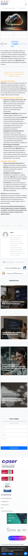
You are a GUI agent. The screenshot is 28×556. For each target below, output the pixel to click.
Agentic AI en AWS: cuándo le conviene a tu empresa (12, 333)
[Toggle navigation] (26, 4)
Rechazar (10, 553)
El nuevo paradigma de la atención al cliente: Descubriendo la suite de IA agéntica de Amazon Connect (14, 367)
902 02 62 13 (23, 8)
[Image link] (11, 472)
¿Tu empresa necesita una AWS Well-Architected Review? (13, 303)
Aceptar (4, 553)
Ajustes (16, 553)
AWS (14, 225)
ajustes (11, 551)
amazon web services (6, 225)
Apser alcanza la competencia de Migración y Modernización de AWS (13, 400)
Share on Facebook (10, 262)
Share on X (21, 262)
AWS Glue (20, 225)
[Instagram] (9, 1)
